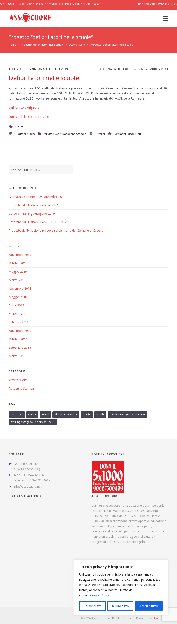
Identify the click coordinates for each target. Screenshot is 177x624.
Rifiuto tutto (120, 606)
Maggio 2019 (18, 271)
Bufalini (100, 134)
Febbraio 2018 (19, 322)
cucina (32, 414)
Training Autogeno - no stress (127, 414)
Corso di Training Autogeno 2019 (40, 69)
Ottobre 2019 (18, 263)
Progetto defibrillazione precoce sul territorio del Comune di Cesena (56, 230)
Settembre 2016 (20, 347)
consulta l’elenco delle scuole (29, 116)
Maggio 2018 (18, 297)
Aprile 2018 (16, 305)
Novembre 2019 (20, 255)
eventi (45, 414)
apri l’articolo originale (24, 107)
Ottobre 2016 (18, 339)
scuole (18, 126)
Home (12, 45)
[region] (120, 587)
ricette (87, 414)
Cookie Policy (99, 595)
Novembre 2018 (20, 288)
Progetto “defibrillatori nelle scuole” (43, 45)
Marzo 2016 (17, 356)
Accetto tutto (148, 606)
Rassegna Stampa (74, 134)
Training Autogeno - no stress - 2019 (32, 422)
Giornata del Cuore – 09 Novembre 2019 (133, 69)
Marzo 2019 (17, 280)
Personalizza (92, 606)
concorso (17, 414)
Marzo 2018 (17, 314)
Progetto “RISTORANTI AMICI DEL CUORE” (39, 222)
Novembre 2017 (20, 331)
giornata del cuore (66, 414)
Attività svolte (77, 45)
